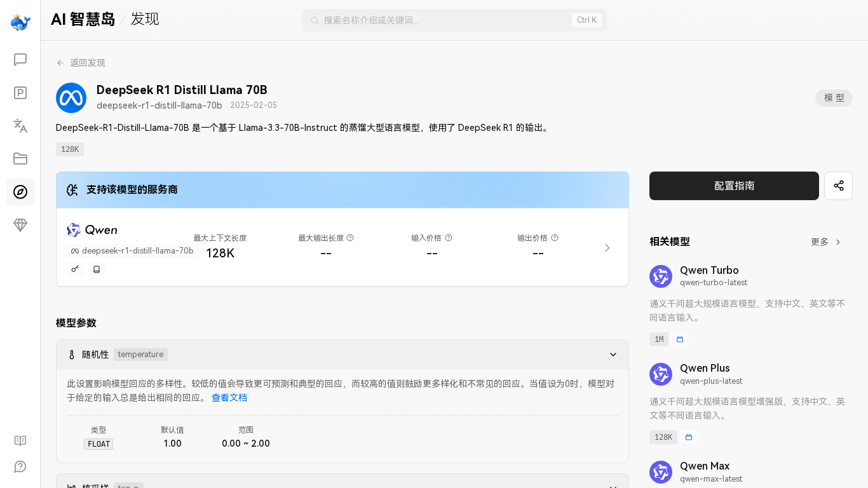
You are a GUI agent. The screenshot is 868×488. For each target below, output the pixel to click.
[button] (609, 355)
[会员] (20, 225)
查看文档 (229, 398)
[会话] (20, 60)
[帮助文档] (20, 441)
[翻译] (20, 126)
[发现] (20, 192)
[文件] (20, 159)
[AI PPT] (20, 93)
